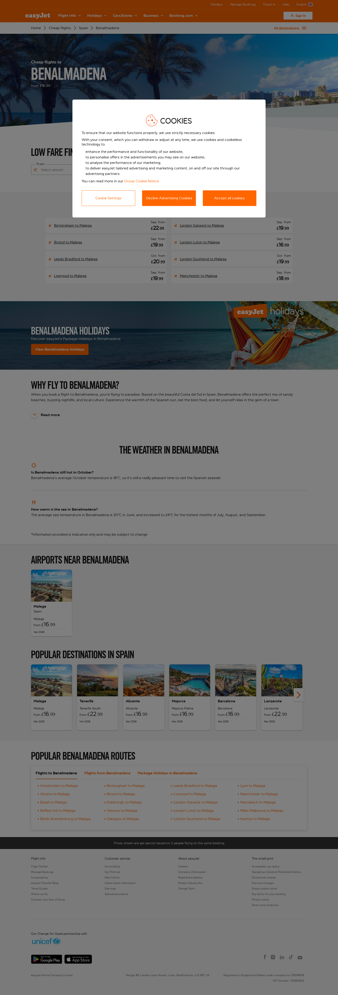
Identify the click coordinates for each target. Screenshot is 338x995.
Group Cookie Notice (141, 181)
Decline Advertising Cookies (169, 198)
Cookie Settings (108, 198)
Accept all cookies (229, 198)
